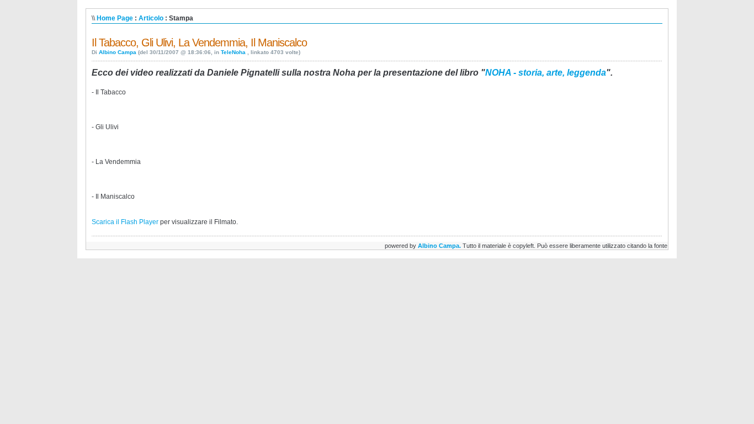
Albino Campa (117, 52)
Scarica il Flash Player (125, 222)
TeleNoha (234, 52)
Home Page (115, 18)
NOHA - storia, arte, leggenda (545, 72)
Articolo (151, 18)
